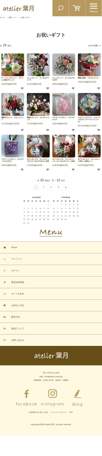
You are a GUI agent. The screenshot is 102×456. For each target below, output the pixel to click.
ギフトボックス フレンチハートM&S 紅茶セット (89, 160)
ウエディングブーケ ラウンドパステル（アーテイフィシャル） (89, 120)
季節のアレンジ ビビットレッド (12, 119)
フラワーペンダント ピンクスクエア (63, 119)
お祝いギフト (25, 17)
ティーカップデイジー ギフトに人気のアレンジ (12, 79)
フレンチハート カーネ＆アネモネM (63, 79)
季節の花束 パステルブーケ (88, 78)
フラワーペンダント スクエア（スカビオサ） (12, 160)
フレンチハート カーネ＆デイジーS (38, 79)
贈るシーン (13, 17)
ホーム (2, 17)
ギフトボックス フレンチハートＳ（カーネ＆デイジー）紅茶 (63, 160)
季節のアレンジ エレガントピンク (38, 119)
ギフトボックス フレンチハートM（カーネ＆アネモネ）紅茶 (38, 160)
